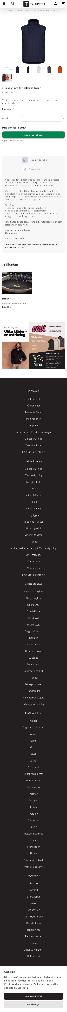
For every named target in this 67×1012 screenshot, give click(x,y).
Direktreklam (33, 923)
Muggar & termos (33, 833)
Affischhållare (33, 495)
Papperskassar (33, 936)
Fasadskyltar (33, 664)
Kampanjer (33, 425)
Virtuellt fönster (33, 534)
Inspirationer (33, 418)
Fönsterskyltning (34, 475)
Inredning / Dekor (33, 521)
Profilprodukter (22, 11)
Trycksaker (33, 875)
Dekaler (33, 637)
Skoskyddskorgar (33, 773)
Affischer (33, 488)
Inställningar (33, 1004)
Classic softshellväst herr (48, 11)
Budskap (34, 657)
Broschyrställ (33, 528)
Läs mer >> (8, 108)
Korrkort (33, 889)
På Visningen (33, 405)
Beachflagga (33, 624)
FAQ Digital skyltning (33, 451)
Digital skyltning (33, 438)
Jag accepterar (33, 996)
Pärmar (33, 793)
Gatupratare (33, 644)
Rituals (33, 826)
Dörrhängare (34, 787)
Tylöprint (10, 11)
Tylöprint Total (34, 445)
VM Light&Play (33, 554)
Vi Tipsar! (33, 391)
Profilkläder (33, 846)
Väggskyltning (33, 508)
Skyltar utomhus (33, 583)
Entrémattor (33, 734)
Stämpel (33, 807)
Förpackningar (33, 929)
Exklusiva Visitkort (34, 949)
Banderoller (33, 690)
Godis (33, 747)
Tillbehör (33, 541)
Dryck (33, 753)
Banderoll (33, 618)
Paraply (33, 813)
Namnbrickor (33, 780)
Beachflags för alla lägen (33, 704)
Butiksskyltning (33, 461)
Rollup (33, 501)
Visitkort (33, 883)
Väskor (33, 760)
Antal (6, 118)
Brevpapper (33, 896)
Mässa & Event (33, 412)
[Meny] (4, 4)
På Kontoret (33, 399)
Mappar (33, 800)
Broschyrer (33, 909)
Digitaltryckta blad (33, 916)
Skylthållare (33, 611)
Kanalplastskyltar (33, 591)
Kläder (33, 11)
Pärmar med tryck (34, 860)
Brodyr (6, 298)
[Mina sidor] (55, 4)
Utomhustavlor (33, 651)
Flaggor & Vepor (34, 631)
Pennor (34, 740)
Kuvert (33, 903)
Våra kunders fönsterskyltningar (33, 432)
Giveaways (33, 820)
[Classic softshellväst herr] (33, 41)
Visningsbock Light (33, 697)
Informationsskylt (33, 670)
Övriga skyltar (33, 598)
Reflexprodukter (34, 684)
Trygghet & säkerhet (33, 727)
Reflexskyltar (33, 604)
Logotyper (33, 515)
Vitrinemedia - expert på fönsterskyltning (33, 548)
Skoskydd (33, 767)
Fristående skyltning (33, 482)
